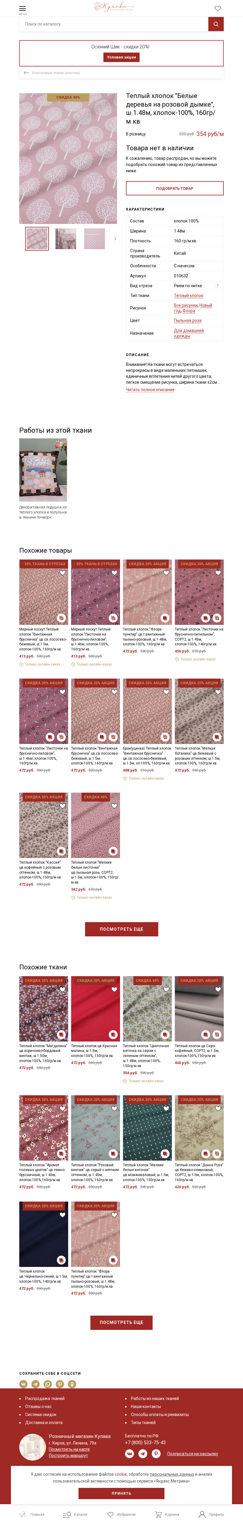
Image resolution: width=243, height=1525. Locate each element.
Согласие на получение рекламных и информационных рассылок (110, 815)
